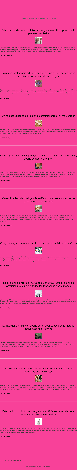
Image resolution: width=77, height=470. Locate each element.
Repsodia (29, 466)
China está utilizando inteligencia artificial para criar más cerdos (38, 115)
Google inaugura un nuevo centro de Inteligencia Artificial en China (38, 243)
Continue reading (6, 55)
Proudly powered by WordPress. (41, 466)
